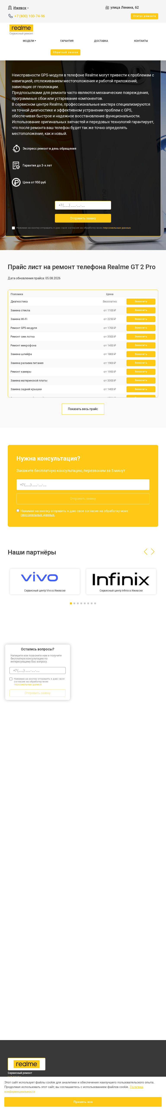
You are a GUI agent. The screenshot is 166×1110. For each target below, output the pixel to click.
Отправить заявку (83, 218)
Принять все (83, 1102)
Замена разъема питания (27, 363)
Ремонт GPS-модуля (24, 328)
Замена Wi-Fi (19, 319)
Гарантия (66, 40)
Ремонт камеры (21, 371)
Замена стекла (20, 310)
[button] (145, 551)
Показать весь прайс (83, 409)
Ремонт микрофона (23, 345)
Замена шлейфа (21, 354)
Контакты (141, 40)
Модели (28, 40)
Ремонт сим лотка (23, 336)
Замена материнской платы (29, 380)
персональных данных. (117, 227)
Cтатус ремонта (144, 16)
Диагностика (19, 301)
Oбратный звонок (65, 52)
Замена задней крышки (26, 389)
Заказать (141, 301)
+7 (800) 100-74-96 (29, 16)
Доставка (101, 40)
